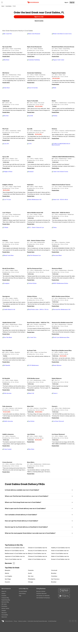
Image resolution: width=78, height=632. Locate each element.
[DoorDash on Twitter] (73, 621)
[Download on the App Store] (64, 590)
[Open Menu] (2, 2)
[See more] (13, 563)
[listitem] (8, 547)
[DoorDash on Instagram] (75, 621)
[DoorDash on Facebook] (70, 621)
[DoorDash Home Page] (33, 2)
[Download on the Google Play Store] (64, 596)
